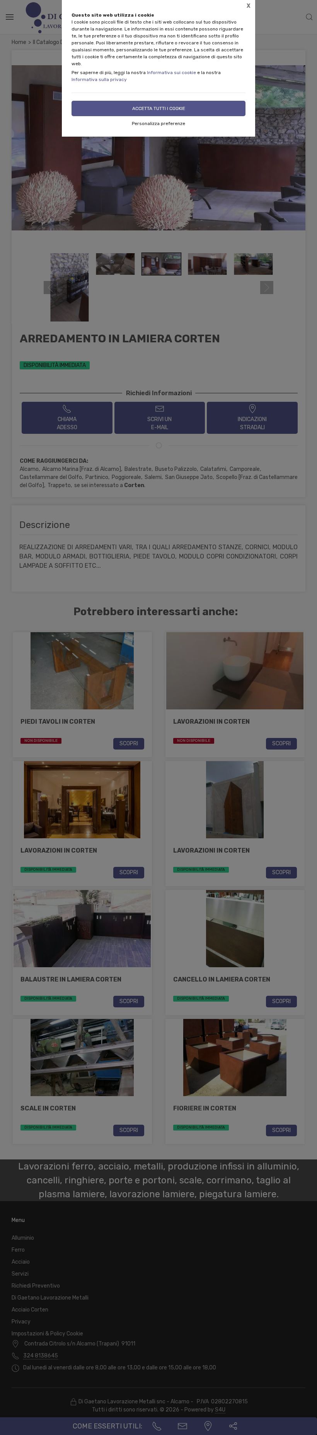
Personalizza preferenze (158, 123)
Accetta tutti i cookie (158, 108)
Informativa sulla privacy (99, 79)
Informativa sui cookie (171, 72)
